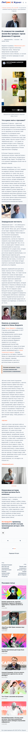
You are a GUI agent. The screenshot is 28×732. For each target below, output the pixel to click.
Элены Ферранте (11, 328)
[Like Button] (3, 533)
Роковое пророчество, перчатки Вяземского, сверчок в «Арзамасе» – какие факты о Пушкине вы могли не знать (12, 604)
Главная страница (6, 7)
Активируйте (7, 522)
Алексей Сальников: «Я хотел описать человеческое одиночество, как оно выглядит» (13, 674)
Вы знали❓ (15, 7)
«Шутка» (5, 420)
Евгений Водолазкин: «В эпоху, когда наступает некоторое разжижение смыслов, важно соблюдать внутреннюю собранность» (13, 720)
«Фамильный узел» (19, 45)
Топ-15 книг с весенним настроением (12, 696)
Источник (14, 485)
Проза (7, 41)
